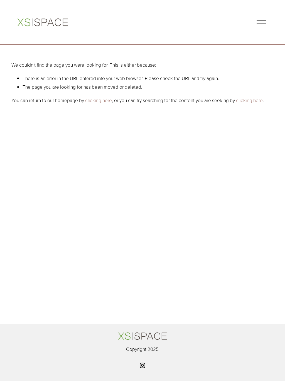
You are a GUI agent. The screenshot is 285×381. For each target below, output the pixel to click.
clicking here (98, 100)
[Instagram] (142, 365)
